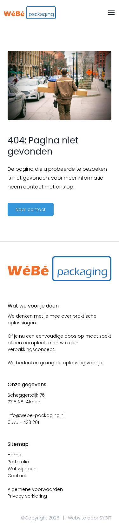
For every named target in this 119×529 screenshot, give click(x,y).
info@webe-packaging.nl (36, 415)
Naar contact (31, 209)
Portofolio (18, 462)
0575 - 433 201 (23, 422)
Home (14, 455)
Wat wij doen (22, 469)
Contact (17, 476)
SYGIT (105, 518)
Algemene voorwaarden (35, 489)
